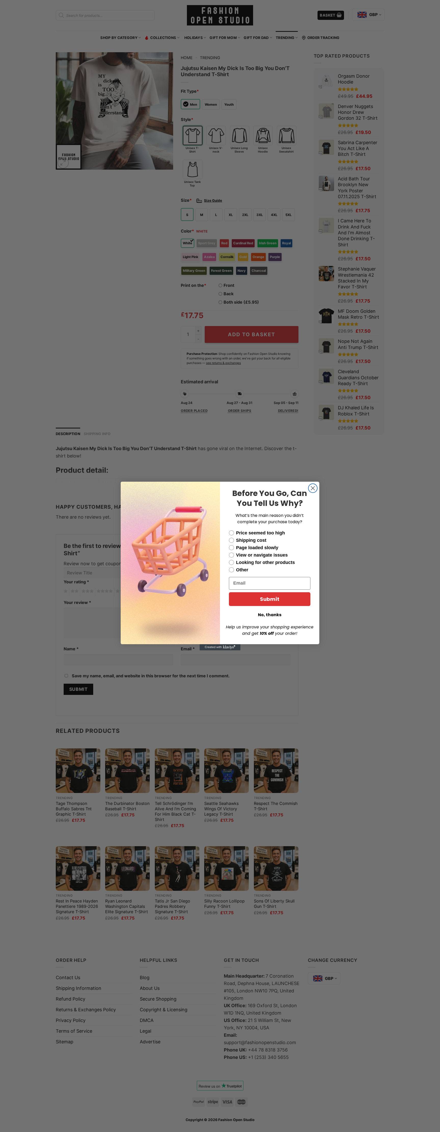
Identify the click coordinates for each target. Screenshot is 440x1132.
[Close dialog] (312, 488)
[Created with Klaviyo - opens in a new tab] (220, 647)
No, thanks (269, 615)
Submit (269, 599)
